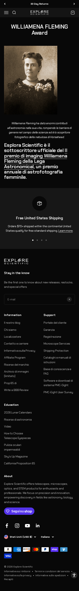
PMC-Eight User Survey (58, 392)
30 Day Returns (39, 3)
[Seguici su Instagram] (17, 525)
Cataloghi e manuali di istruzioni (57, 360)
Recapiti (8, 579)
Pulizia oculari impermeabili (12, 447)
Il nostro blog (12, 322)
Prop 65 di (10, 383)
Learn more (65, 230)
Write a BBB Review (16, 390)
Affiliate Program (15, 357)
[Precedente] (4, 4)
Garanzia (49, 330)
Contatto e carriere (16, 343)
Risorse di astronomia (18, 419)
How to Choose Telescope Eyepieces (17, 435)
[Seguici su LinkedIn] (38, 525)
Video (7, 426)
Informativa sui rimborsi (17, 571)
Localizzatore (12, 336)
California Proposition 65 (19, 463)
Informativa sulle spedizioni (50, 575)
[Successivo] (74, 4)
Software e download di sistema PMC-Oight (58, 383)
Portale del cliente (55, 322)
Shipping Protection (56, 350)
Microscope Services (57, 343)
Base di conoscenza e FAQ (57, 371)
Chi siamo (10, 330)
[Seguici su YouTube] (27, 525)
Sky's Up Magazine (16, 456)
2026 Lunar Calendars (18, 412)
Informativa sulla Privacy (19, 350)
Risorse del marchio (16, 364)
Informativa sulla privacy (17, 575)
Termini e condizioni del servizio (52, 571)
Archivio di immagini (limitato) (16, 374)
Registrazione (52, 336)
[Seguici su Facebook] (7, 525)
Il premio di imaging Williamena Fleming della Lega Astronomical (35, 158)
